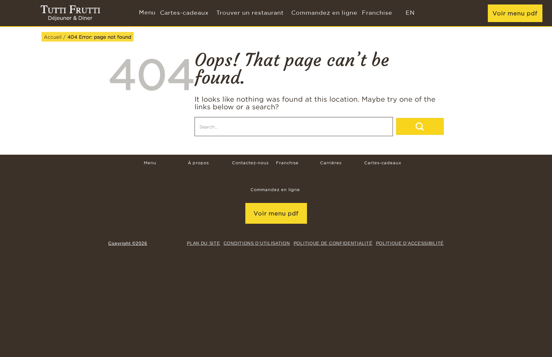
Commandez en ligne (324, 13)
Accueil (53, 36)
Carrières (330, 163)
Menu (150, 163)
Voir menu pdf (515, 13)
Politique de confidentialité (333, 243)
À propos (198, 163)
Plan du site (203, 243)
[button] (146, 13)
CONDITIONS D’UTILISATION (257, 243)
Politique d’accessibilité (410, 243)
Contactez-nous (250, 163)
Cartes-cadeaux (184, 13)
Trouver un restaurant (250, 13)
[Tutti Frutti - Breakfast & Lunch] (70, 13)
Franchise (377, 13)
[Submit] (420, 126)
